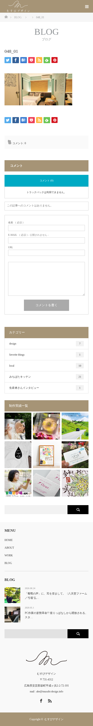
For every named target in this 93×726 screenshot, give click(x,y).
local (45, 365)
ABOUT (9, 547)
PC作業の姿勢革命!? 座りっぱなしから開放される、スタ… (56, 615)
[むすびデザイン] (33, 6)
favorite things (45, 354)
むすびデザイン (53, 719)
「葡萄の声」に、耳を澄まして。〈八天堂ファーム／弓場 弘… (56, 595)
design (45, 343)
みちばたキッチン (45, 376)
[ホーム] (6, 16)
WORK (9, 555)
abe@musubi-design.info (49, 691)
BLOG (8, 563)
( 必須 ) (15, 222)
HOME (9, 540)
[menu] (86, 6)
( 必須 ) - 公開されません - (28, 235)
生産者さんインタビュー (45, 387)
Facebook (40, 700)
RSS (49, 700)
